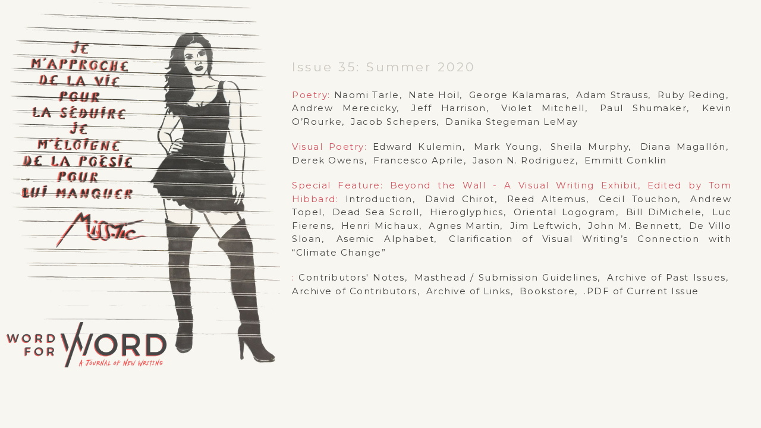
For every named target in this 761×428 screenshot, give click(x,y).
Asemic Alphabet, (387, 238)
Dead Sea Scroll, (377, 212)
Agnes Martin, (466, 225)
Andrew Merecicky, (346, 108)
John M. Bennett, (635, 225)
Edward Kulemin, (419, 146)
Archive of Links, (470, 291)
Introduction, (380, 198)
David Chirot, (461, 198)
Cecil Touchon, (640, 198)
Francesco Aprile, (420, 160)
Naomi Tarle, (368, 94)
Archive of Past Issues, (667, 277)
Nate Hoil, (435, 94)
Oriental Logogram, (566, 212)
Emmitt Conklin (625, 160)
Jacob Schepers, (395, 121)
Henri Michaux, (381, 225)
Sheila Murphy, (591, 146)
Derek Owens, (329, 160)
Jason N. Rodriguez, (525, 160)
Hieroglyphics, (468, 212)
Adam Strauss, (613, 94)
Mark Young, (508, 146)
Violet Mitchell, (544, 108)
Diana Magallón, (684, 146)
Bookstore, (549, 291)
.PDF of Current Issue (641, 291)
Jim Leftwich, (545, 225)
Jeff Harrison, (450, 108)
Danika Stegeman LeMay (511, 121)
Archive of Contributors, (356, 291)
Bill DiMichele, (665, 212)
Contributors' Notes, (352, 277)
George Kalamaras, (519, 94)
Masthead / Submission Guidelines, (507, 277)
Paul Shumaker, (645, 108)
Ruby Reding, (693, 94)
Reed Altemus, (548, 198)
